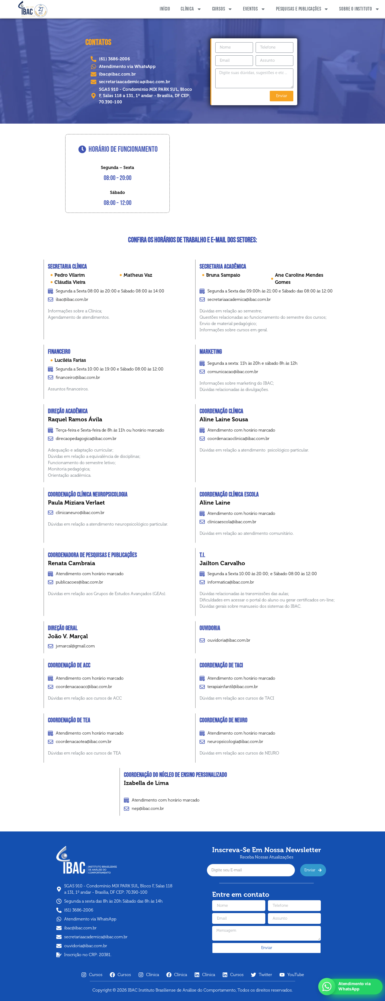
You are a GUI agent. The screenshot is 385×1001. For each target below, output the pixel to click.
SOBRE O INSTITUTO (355, 9)
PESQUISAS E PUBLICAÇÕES (298, 9)
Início (165, 9)
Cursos (218, 9)
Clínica (187, 9)
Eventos (250, 9)
